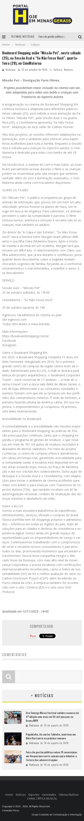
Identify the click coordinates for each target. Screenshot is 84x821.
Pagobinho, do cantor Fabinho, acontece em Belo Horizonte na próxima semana (51, 736)
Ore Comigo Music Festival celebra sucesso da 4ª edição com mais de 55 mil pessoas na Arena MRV (52, 716)
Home (6, 44)
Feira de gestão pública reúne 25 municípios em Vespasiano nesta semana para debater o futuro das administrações (51, 756)
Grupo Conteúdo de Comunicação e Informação (57, 814)
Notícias (68, 69)
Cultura (58, 69)
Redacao (11, 69)
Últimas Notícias (69, 794)
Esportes (33, 794)
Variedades (49, 794)
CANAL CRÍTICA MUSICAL (42, 798)
